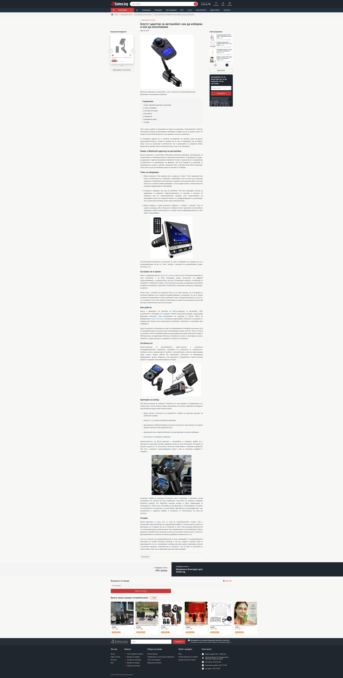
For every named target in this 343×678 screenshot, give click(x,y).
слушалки (199, 297)
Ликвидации (146, 10)
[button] (110, 50)
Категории (122, 10)
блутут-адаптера (169, 275)
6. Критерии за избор (150, 119)
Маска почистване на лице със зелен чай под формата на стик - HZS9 (245, 625)
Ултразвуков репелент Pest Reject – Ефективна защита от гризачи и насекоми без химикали (224, 35)
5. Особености (147, 116)
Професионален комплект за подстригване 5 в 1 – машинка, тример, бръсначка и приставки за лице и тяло (122, 625)
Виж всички (221, 70)
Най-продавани (171, 10)
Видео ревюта (215, 10)
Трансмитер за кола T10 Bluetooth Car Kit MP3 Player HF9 (121, 57)
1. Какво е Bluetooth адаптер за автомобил (157, 105)
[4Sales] (119, 4)
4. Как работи (147, 114)
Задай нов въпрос (141, 591)
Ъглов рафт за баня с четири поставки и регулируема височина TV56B (224, 50)
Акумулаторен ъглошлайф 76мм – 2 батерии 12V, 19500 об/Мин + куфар (170, 625)
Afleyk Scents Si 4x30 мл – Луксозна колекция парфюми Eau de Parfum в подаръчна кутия (195, 625)
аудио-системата (157, 319)
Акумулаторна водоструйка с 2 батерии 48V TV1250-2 (146, 625)
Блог (182, 10)
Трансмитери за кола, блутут (122, 70)
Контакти (227, 10)
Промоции (158, 10)
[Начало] (137, 10)
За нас (189, 10)
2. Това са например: (150, 108)
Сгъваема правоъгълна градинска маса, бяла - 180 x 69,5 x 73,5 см (224, 43)
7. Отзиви (146, 122)
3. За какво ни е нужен (150, 111)
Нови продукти (201, 10)
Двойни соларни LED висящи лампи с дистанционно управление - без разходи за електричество (224, 57)
